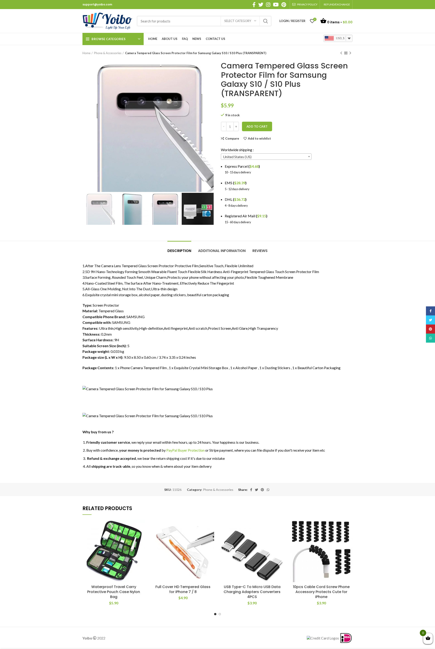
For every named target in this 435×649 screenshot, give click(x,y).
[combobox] (266, 156)
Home (86, 53)
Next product (350, 53)
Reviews (260, 250)
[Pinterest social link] (284, 4)
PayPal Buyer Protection (185, 450)
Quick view (141, 547)
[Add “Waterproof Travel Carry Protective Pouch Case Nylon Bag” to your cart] (141, 537)
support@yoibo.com (97, 4)
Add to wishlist (259, 138)
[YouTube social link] (276, 4)
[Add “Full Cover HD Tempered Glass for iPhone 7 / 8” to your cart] (210, 537)
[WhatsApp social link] (268, 490)
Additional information (222, 250)
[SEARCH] (265, 21)
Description (179, 250)
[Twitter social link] (261, 4)
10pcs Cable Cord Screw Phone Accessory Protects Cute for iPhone (321, 592)
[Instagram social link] (268, 4)
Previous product (341, 53)
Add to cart (257, 126)
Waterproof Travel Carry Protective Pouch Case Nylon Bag (113, 592)
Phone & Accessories (107, 53)
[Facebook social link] (254, 4)
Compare (232, 138)
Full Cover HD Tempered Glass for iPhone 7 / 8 (182, 589)
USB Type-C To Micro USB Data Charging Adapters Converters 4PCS (252, 592)
